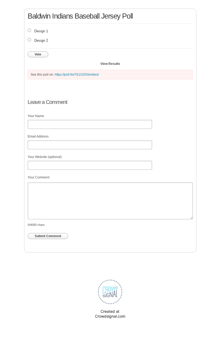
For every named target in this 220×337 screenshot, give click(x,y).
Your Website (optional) (45, 157)
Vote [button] (38, 54)
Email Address (38, 136)
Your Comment (38, 177)
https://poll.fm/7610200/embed (77, 74)
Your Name (36, 116)
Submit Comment (48, 236)
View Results (110, 64)
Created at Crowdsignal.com (110, 313)
